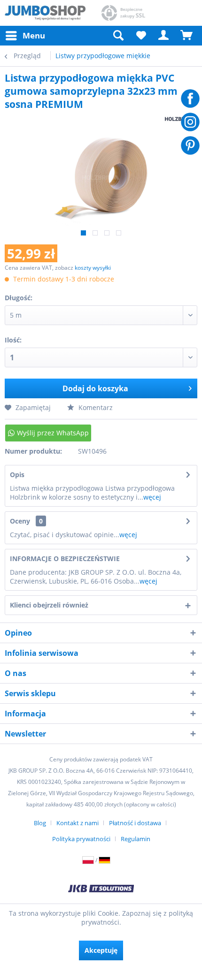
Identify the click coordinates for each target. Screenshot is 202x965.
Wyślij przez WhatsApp (53, 432)
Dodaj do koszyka (95, 388)
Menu (34, 35)
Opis (17, 474)
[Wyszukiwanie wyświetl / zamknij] (118, 35)
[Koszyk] (187, 35)
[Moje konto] (164, 35)
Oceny (20, 521)
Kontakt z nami (77, 823)
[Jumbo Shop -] (45, 13)
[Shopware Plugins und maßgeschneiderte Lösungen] (101, 889)
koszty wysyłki (93, 268)
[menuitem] (25, 35)
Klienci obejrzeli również (49, 604)
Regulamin (135, 839)
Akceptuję (101, 950)
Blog (40, 823)
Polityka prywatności (81, 839)
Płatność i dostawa (135, 823)
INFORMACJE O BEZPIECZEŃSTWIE (65, 558)
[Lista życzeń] (141, 35)
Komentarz (95, 407)
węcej (152, 497)
